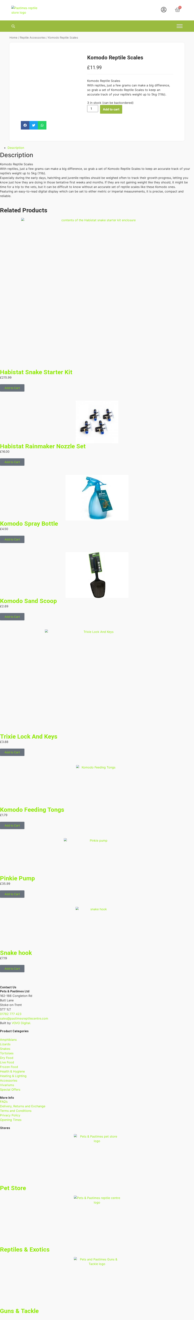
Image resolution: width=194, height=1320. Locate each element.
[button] (25, 125)
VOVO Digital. (21, 1023)
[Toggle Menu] (180, 26)
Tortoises (6, 1053)
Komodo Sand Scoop (28, 601)
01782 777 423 (10, 1014)
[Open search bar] (13, 26)
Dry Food (6, 1058)
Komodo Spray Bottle (29, 523)
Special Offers (10, 1089)
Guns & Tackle (19, 1311)
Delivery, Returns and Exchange (22, 1106)
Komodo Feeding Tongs (32, 809)
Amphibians (8, 1039)
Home (13, 37)
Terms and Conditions (15, 1111)
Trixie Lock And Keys (28, 736)
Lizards (5, 1044)
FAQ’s (4, 1101)
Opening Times (10, 1120)
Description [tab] (16, 148)
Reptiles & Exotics (25, 1249)
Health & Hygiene (12, 1071)
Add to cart (111, 109)
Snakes (5, 1049)
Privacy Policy (10, 1115)
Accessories (8, 1080)
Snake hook (16, 952)
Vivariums (7, 1085)
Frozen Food (9, 1067)
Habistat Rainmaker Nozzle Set (43, 446)
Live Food (7, 1062)
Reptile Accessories (33, 37)
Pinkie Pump (17, 878)
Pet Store (13, 1188)
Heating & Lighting (13, 1076)
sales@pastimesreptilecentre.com (24, 1018)
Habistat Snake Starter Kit (36, 372)
